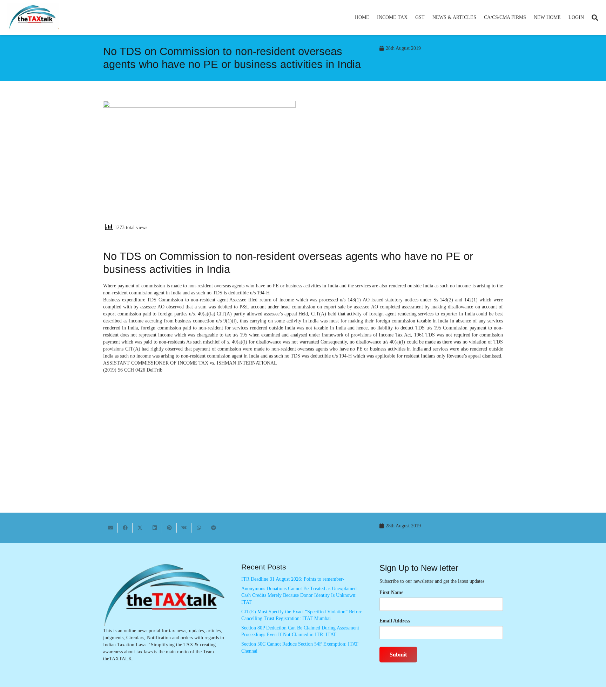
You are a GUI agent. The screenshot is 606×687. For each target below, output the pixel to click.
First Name (391, 592)
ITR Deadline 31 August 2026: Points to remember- (292, 579)
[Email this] (110, 528)
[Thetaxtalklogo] (33, 18)
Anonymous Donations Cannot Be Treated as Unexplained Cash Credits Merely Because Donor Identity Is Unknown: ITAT (299, 595)
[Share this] (125, 528)
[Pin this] (169, 528)
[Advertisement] (406, 164)
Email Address (394, 620)
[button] (410, 17)
